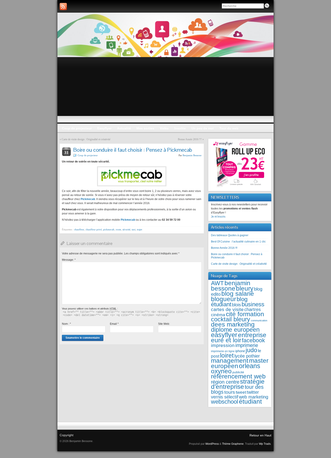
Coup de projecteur (88, 155)
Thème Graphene (233, 443)
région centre (225, 382)
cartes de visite (227, 309)
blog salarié (237, 293)
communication (259, 320)
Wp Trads (265, 443)
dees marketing (233, 324)
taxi (134, 229)
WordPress (212, 443)
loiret (227, 355)
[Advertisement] (165, 90)
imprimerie (246, 345)
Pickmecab (88, 199)
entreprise (252, 334)
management (229, 360)
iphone (240, 351)
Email (114, 323)
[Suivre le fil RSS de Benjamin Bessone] (63, 6)
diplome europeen (235, 329)
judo (251, 350)
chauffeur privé (94, 229)
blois (236, 304)
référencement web (238, 376)
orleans (249, 365)
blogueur (223, 298)
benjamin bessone (230, 285)
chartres (252, 309)
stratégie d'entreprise (238, 384)
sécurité (126, 229)
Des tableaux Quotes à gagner (229, 235)
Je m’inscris (218, 216)
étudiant (250, 401)
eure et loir (226, 340)
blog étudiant (229, 301)
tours (229, 392)
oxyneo (221, 371)
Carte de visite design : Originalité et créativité (86, 139)
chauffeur (79, 229)
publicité (238, 372)
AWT (217, 283)
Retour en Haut (260, 435)
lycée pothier (247, 356)
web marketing (253, 396)
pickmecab (108, 229)
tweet (241, 392)
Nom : (66, 323)
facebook (253, 340)
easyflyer (224, 334)
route (118, 229)
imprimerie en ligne (223, 351)
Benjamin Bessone (192, 155)
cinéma (218, 314)
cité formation (245, 314)
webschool (224, 401)
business (253, 304)
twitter (253, 392)
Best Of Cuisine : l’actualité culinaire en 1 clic (238, 241)
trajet (139, 229)
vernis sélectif (224, 396)
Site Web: (164, 323)
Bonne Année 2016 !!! (190, 139)
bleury (244, 288)
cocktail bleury (230, 319)
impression (223, 345)
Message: (69, 259)
